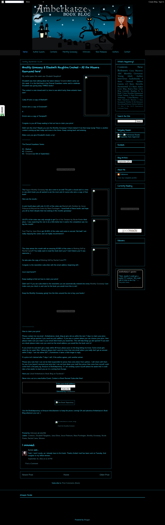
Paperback (126, 100)
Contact (127, 52)
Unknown (34, 433)
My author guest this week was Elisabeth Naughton (41, 76)
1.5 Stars (121, 106)
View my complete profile (127, 178)
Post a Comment (31, 463)
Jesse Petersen (67, 436)
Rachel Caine (33, 438)
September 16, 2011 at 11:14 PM (40, 459)
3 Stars (131, 95)
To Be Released (137, 102)
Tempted (63, 81)
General (129, 81)
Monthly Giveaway (70, 52)
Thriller (128, 102)
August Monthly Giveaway (35, 190)
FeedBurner (70, 391)
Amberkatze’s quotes (127, 271)
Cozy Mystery (136, 70)
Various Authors (137, 104)
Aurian (30, 450)
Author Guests (39, 52)
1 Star (127, 106)
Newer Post (27, 475)
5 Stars (124, 93)
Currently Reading (129, 91)
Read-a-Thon (132, 89)
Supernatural (139, 106)
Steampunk (121, 102)
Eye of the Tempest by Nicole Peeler (69, 220)
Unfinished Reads (123, 108)
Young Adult (125, 76)
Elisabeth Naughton (43, 436)
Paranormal (123, 86)
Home (25, 52)
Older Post (104, 475)
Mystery (134, 100)
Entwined (29, 151)
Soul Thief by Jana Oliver (31, 231)
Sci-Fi (132, 106)
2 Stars (140, 100)
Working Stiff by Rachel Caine (52, 260)
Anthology (121, 98)
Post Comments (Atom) (71, 483)
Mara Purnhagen (80, 436)
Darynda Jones (124, 282)
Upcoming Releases (124, 104)
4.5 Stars (129, 84)
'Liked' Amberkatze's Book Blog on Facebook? (47, 374)
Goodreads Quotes (137, 286)
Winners (86, 52)
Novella (139, 84)
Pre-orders (139, 95)
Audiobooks (134, 78)
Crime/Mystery (132, 98)
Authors (115, 52)
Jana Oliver (55, 436)
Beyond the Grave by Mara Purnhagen (45, 208)
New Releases (101, 52)
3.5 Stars (133, 86)
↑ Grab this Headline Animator (66, 426)
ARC (120, 73)
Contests (53, 52)
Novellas (130, 93)
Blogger (87, 520)
